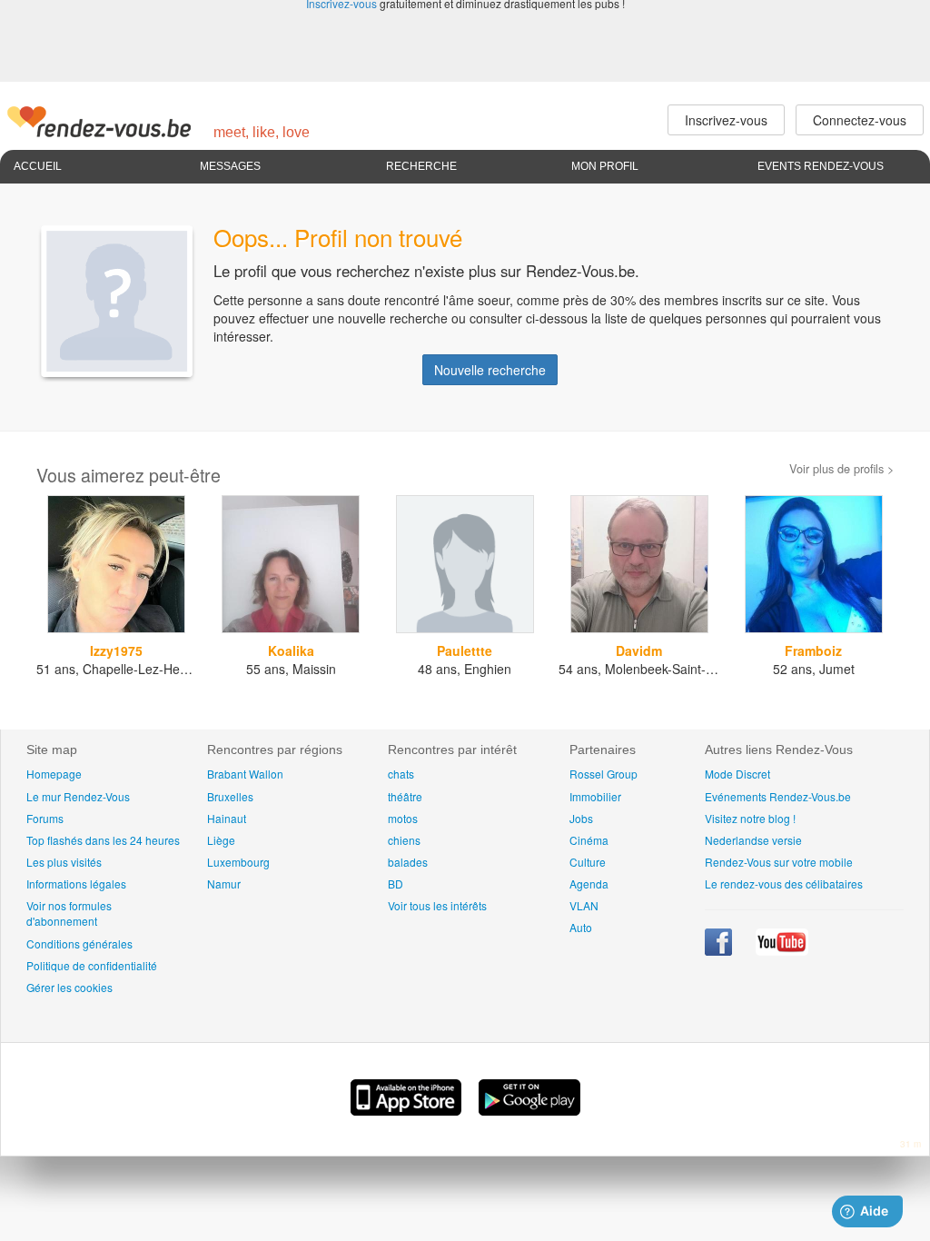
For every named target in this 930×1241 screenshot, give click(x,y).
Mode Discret (737, 773)
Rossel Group (603, 773)
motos (403, 818)
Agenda (588, 883)
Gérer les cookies (69, 987)
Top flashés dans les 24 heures (103, 840)
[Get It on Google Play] (529, 1110)
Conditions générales (79, 943)
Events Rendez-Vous (820, 166)
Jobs (581, 818)
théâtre (405, 796)
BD (395, 883)
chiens (404, 840)
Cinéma (588, 840)
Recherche (421, 166)
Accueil (38, 166)
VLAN (584, 905)
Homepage (54, 773)
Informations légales (76, 883)
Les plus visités (64, 861)
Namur (224, 883)
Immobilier (595, 796)
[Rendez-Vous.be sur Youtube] (782, 950)
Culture (587, 861)
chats (401, 773)
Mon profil (604, 166)
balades (408, 861)
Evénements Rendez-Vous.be (778, 796)
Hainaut (226, 818)
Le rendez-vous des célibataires (784, 883)
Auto (580, 927)
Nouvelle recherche (490, 370)
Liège (221, 840)
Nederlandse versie (753, 840)
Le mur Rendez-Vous (78, 796)
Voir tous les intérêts (437, 905)
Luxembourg (238, 861)
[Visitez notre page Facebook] (720, 950)
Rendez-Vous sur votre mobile (779, 861)
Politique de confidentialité (91, 965)
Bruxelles (230, 796)
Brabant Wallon (245, 773)
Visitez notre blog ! (750, 818)
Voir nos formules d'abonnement (69, 913)
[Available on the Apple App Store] (408, 1110)
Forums (45, 818)
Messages (230, 166)
